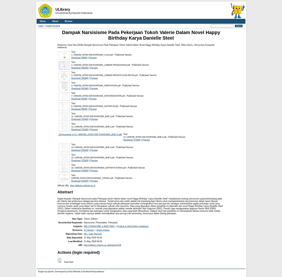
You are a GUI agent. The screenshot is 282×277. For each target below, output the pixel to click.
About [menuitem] (55, 21)
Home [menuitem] (43, 21)
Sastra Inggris (103, 230)
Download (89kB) (79, 109)
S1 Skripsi (89, 230)
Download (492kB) (79, 68)
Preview (93, 57)
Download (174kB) (132, 140)
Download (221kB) (79, 129)
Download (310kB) (79, 119)
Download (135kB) (79, 170)
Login (40, 26)
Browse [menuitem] (68, 21)
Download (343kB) (79, 78)
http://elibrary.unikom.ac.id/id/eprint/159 (102, 245)
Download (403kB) (79, 88)
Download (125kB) (79, 160)
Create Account (53, 26)
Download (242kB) (79, 150)
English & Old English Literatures (133, 226)
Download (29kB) (79, 57)
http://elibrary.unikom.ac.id (82, 185)
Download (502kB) (79, 181)
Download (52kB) (79, 99)
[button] (59, 260)
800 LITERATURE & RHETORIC (99, 226)
